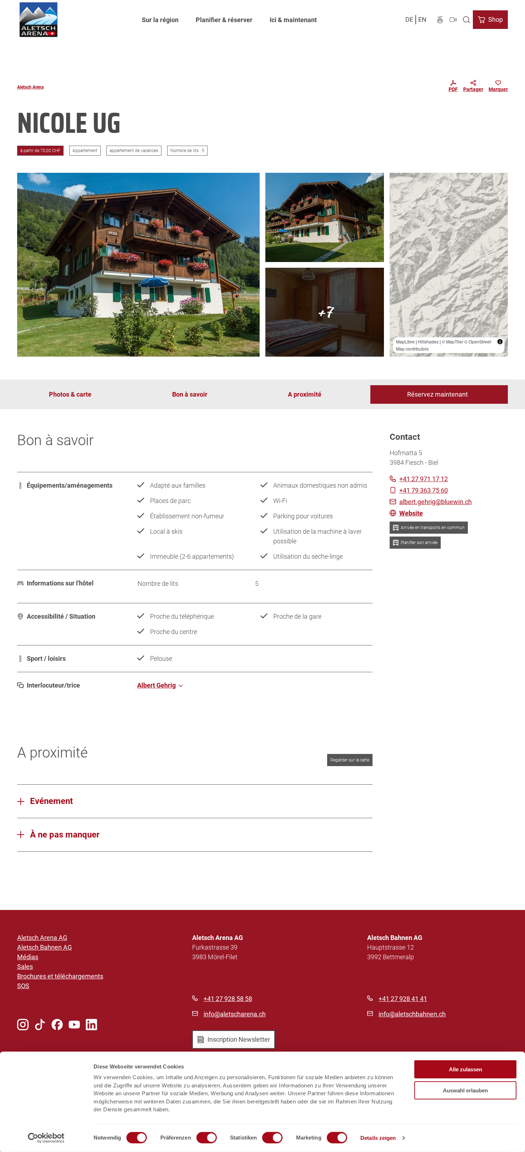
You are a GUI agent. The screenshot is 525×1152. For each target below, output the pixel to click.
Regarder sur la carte (349, 760)
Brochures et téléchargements (60, 976)
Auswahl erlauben (465, 1090)
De (409, 19)
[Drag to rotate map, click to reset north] (398, 202)
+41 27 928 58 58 (228, 998)
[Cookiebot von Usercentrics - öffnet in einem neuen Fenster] (46, 1138)
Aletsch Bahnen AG (44, 947)
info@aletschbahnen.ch (412, 1014)
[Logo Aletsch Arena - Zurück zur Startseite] (38, 19)
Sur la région (160, 20)
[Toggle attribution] (500, 341)
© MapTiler (452, 341)
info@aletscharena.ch (235, 1014)
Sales (25, 966)
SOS (23, 986)
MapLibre (405, 341)
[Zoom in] (398, 181)
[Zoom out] (398, 192)
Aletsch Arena (30, 87)
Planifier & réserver (224, 20)
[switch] (206, 1137)
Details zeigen (378, 1138)
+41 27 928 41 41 (403, 998)
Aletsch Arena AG (42, 937)
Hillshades (428, 341)
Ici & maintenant (293, 20)
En (422, 19)
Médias (27, 957)
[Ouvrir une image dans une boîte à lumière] (138, 265)
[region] (449, 265)
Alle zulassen (465, 1069)
